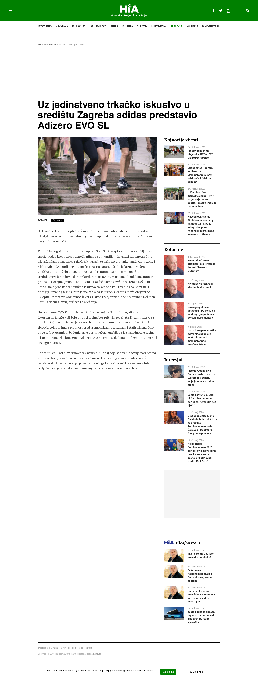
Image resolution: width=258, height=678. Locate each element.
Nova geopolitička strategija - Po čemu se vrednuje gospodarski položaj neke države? (201, 312)
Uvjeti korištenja (68, 647)
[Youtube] (228, 10)
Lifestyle (176, 26)
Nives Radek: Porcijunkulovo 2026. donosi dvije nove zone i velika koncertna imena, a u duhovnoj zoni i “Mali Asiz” (202, 452)
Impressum (43, 647)
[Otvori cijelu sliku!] (97, 176)
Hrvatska (62, 26)
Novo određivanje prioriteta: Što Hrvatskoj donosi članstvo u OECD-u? (202, 265)
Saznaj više (196, 671)
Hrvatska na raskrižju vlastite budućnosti (200, 285)
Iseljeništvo (98, 26)
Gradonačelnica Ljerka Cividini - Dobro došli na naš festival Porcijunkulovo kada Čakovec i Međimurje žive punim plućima (202, 424)
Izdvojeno (45, 26)
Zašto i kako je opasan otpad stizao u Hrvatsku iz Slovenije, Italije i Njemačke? (202, 617)
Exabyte (97, 653)
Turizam (142, 26)
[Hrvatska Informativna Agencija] (129, 10)
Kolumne (192, 26)
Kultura (127, 26)
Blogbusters (211, 26)
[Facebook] (213, 10)
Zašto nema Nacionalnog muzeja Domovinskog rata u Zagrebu (200, 575)
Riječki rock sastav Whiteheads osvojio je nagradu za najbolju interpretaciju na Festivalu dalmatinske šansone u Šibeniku (201, 225)
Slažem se (168, 671)
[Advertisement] (129, 72)
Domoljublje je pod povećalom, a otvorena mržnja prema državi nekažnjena (201, 596)
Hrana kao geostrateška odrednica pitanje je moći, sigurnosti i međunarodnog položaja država (202, 337)
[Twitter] (220, 10)
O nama (54, 647)
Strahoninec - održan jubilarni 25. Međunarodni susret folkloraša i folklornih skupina (200, 175)
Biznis (114, 26)
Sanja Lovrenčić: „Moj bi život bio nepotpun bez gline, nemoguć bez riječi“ (202, 400)
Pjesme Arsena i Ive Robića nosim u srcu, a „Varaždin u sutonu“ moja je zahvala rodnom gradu (202, 377)
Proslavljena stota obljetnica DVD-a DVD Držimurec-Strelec (200, 154)
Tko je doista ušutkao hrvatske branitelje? (201, 555)
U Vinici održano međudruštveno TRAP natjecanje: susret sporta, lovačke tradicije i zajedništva (202, 199)
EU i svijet (78, 26)
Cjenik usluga (85, 647)
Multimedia (158, 26)
